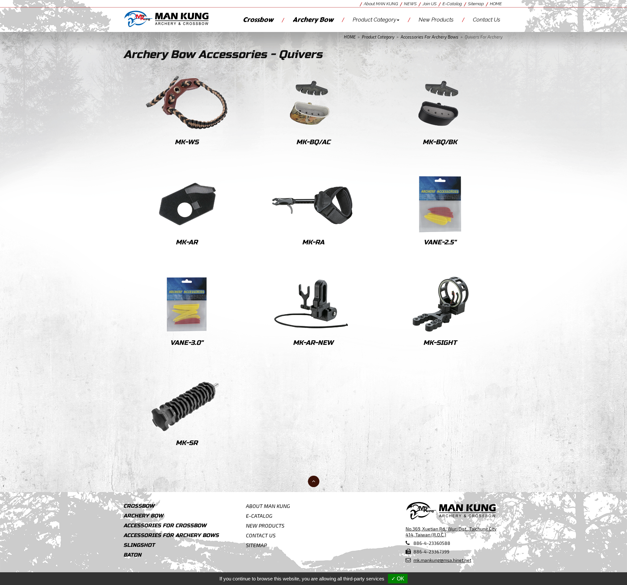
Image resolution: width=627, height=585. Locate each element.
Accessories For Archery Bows (429, 36)
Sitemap (476, 3)
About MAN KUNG (381, 3)
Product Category (378, 36)
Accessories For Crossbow (164, 525)
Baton (132, 555)
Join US (430, 3)
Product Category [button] (374, 19)
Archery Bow (313, 20)
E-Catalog (452, 3)
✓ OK (397, 578)
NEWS (410, 3)
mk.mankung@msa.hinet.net (442, 560)
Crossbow (258, 20)
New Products (436, 19)
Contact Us (486, 19)
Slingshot (139, 545)
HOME (496, 3)
